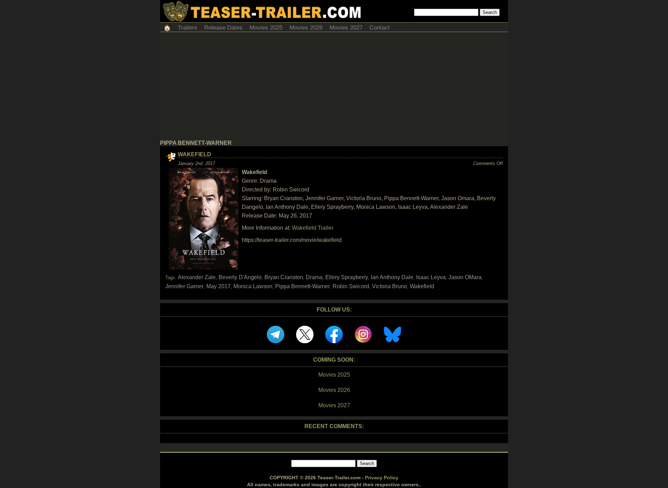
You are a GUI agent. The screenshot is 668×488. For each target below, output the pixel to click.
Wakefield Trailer (312, 228)
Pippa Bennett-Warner (302, 286)
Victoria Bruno (389, 286)
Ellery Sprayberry (346, 277)
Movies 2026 (306, 27)
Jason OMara (465, 277)
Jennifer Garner (184, 286)
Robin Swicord (351, 286)
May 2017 (218, 286)
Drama (314, 277)
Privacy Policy (381, 477)
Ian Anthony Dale (392, 277)
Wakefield (194, 154)
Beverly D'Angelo (240, 277)
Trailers (187, 27)
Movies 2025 (266, 27)
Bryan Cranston (283, 277)
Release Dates (223, 27)
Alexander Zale (197, 277)
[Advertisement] (334, 87)
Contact (379, 27)
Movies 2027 (346, 27)
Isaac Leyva (431, 277)
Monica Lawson (252, 286)
